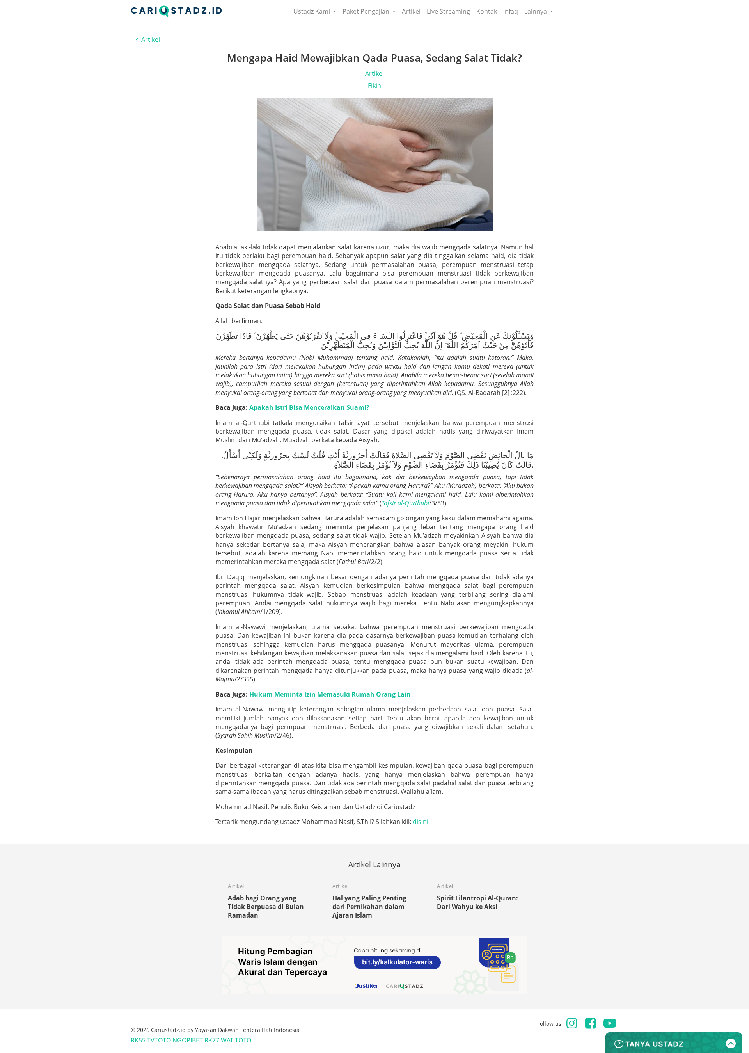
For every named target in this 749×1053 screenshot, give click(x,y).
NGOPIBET (187, 1040)
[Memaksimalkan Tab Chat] (673, 1042)
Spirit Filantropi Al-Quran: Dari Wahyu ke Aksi (477, 902)
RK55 (138, 1040)
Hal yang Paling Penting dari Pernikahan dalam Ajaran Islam (369, 907)
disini (420, 821)
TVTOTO (159, 1040)
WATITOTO (236, 1040)
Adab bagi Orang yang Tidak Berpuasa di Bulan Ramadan (266, 907)
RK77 (211, 1040)
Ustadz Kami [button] (312, 11)
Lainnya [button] (536, 11)
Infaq (510, 11)
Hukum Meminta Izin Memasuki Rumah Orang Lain (330, 694)
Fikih (374, 85)
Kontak (486, 11)
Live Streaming (448, 11)
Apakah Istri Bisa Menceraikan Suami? (309, 407)
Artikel (411, 11)
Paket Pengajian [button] (367, 11)
